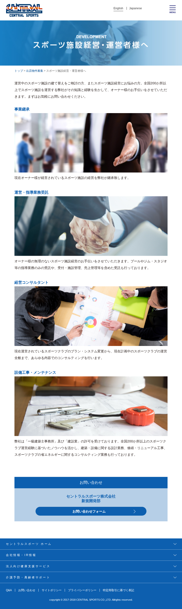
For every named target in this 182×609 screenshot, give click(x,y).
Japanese (135, 8)
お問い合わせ (26, 590)
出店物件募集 (34, 70)
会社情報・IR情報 (21, 555)
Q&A (9, 590)
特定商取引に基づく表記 (118, 590)
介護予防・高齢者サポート (28, 577)
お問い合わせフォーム (89, 511)
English (118, 8)
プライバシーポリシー (82, 590)
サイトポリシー (52, 590)
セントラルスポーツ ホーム (29, 544)
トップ (18, 70)
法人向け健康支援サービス (28, 566)
